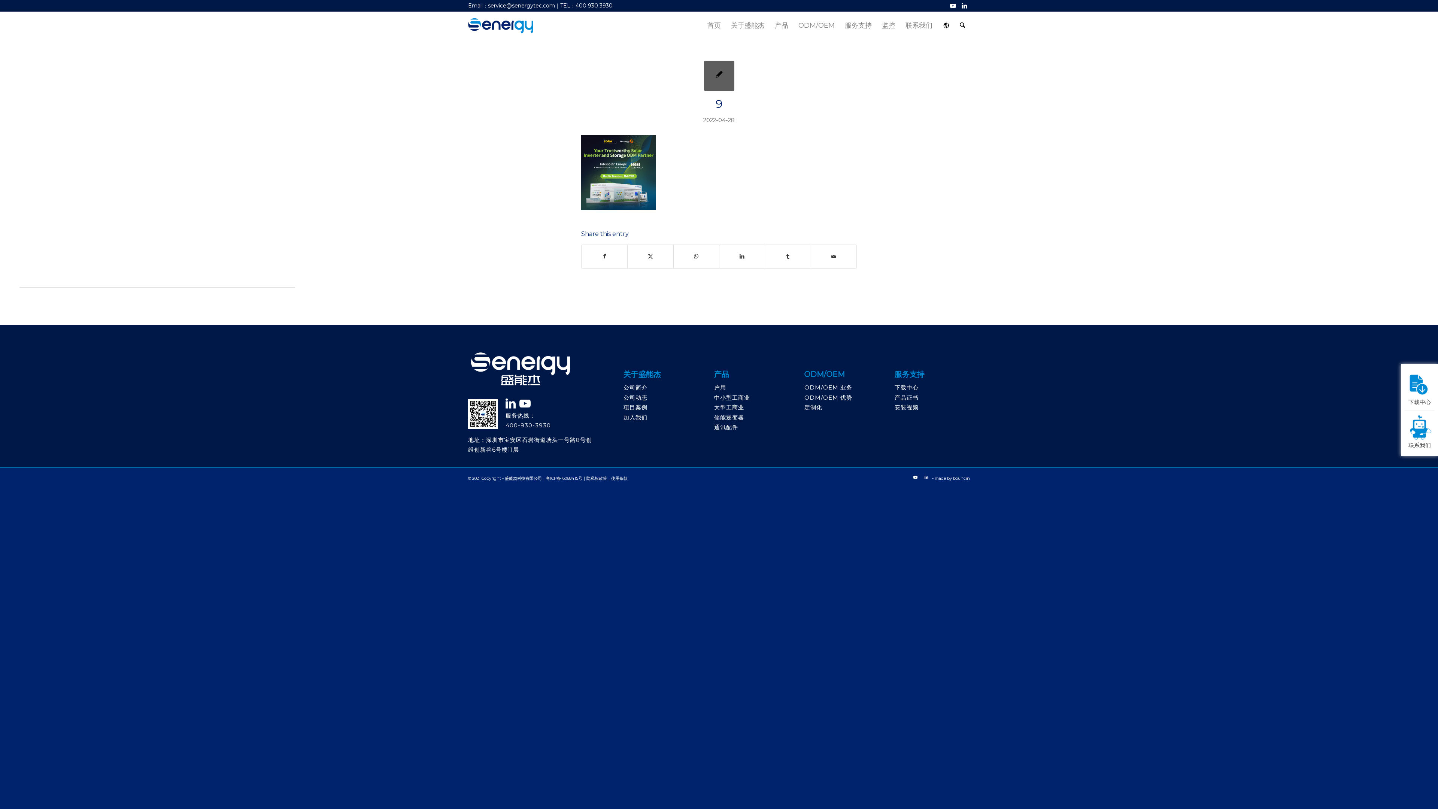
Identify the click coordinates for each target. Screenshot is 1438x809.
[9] (719, 76)
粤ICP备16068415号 (564, 478)
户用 (720, 387)
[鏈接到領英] (511, 403)
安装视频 (907, 407)
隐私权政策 (596, 478)
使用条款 (619, 478)
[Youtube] (525, 403)
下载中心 (907, 387)
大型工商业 (729, 407)
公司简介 (635, 387)
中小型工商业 (732, 397)
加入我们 (635, 417)
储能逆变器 (729, 417)
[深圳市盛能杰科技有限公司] (500, 26)
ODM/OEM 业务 (828, 387)
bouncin (961, 478)
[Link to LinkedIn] (964, 5)
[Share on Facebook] (604, 256)
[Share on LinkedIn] (742, 256)
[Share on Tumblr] (787, 256)
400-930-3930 (528, 425)
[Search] (962, 26)
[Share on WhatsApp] (696, 256)
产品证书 (907, 397)
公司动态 (635, 397)
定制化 (813, 407)
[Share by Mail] (833, 256)
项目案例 (635, 407)
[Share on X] (650, 256)
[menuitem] (714, 26)
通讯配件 (726, 427)
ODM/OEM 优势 (828, 397)
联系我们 (1419, 444)
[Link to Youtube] (952, 5)
